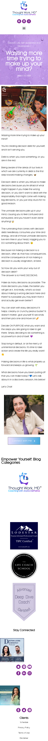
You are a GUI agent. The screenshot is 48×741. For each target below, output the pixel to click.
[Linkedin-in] (24, 673)
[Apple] (18, 667)
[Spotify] (24, 667)
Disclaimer (24, 738)
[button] (24, 28)
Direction (12, 43)
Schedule (24, 722)
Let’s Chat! (6, 387)
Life (18, 43)
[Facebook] (19, 21)
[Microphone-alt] (18, 710)
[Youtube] (29, 667)
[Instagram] (29, 21)
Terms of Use (24, 733)
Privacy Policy (24, 728)
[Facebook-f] (18, 673)
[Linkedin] (24, 21)
